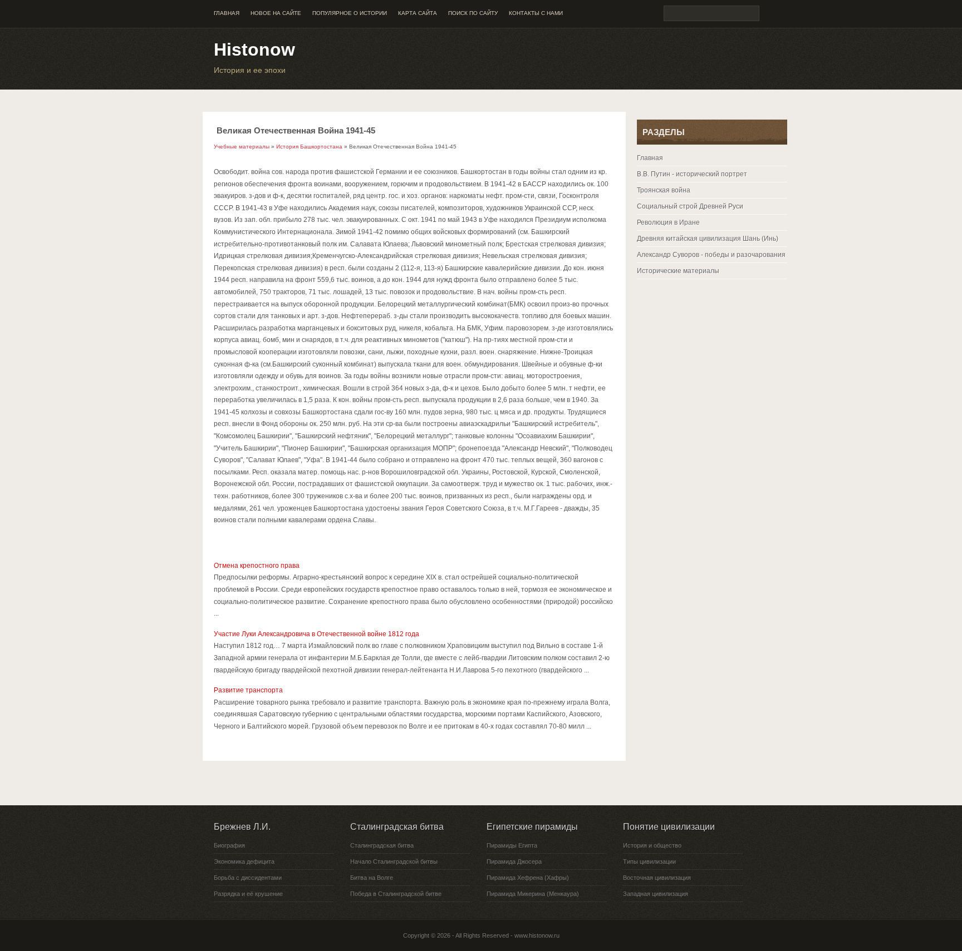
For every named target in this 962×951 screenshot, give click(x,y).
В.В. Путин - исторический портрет (692, 174)
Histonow (254, 49)
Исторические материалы (678, 271)
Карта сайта (417, 13)
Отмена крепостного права (257, 565)
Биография (229, 845)
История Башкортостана (309, 146)
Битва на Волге (371, 877)
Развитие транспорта (248, 690)
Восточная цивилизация (657, 877)
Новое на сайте (276, 13)
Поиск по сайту (473, 13)
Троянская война (663, 190)
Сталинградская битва (382, 845)
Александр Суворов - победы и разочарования (711, 255)
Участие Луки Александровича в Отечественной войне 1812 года (316, 634)
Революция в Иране (668, 222)
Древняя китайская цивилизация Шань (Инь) (707, 238)
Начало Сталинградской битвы (394, 861)
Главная (226, 13)
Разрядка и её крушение (248, 893)
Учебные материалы (241, 146)
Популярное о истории (349, 13)
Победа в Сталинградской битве (395, 893)
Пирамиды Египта (512, 845)
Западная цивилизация (655, 893)
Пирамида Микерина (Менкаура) (533, 893)
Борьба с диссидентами (248, 877)
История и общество (652, 845)
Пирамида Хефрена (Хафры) (528, 877)
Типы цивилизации (649, 861)
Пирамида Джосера (514, 861)
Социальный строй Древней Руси (690, 206)
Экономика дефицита (244, 861)
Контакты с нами (536, 13)
